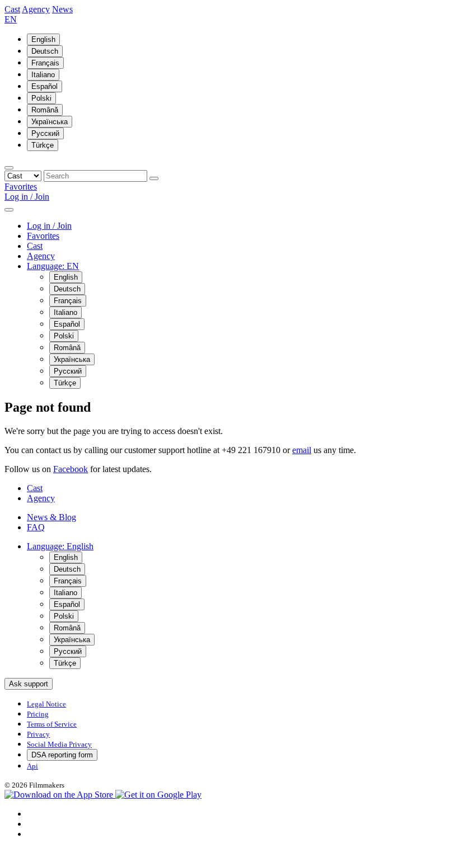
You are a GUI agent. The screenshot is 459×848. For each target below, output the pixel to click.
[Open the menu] (8, 167)
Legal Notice (46, 704)
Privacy (38, 734)
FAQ (36, 527)
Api (32, 766)
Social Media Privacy (59, 744)
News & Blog (51, 517)
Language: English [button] (60, 546)
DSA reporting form (62, 755)
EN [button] (10, 19)
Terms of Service (52, 724)
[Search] (153, 178)
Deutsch (44, 51)
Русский (45, 133)
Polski (41, 98)
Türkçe (42, 145)
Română (44, 110)
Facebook (70, 469)
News (62, 9)
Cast (12, 9)
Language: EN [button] (53, 266)
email (301, 450)
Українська (49, 121)
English (43, 39)
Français (45, 63)
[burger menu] (8, 209)
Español (44, 86)
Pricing (38, 714)
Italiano (43, 74)
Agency (36, 9)
